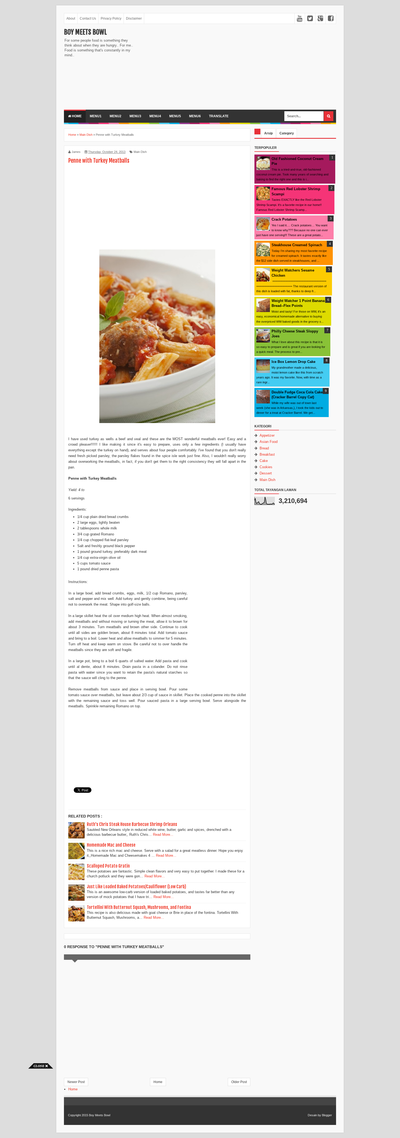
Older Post (239, 1082)
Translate (219, 116)
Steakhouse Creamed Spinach (297, 245)
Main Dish (140, 151)
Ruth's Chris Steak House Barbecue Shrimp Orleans (132, 824)
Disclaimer (134, 18)
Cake (264, 461)
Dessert (266, 473)
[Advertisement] (183, 66)
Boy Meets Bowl (85, 32)
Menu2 (115, 116)
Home (76, 116)
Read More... (163, 834)
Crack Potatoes (284, 219)
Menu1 (95, 116)
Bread (264, 448)
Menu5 (175, 116)
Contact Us (88, 18)
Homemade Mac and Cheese (111, 845)
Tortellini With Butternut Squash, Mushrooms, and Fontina (139, 907)
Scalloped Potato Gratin (108, 866)
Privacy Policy (111, 18)
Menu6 (195, 116)
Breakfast (267, 454)
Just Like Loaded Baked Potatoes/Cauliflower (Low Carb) (136, 886)
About (70, 18)
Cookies (266, 467)
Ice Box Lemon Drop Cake (293, 362)
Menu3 (135, 116)
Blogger (327, 1115)
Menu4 (155, 116)
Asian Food (269, 442)
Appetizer (267, 435)
